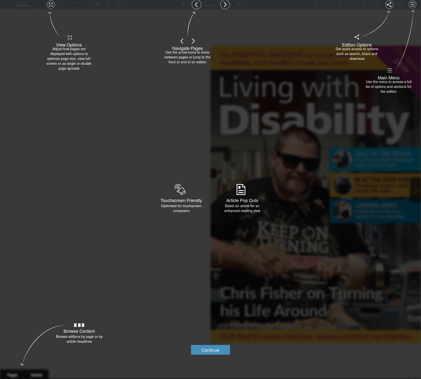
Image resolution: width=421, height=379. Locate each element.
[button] (210, 350)
